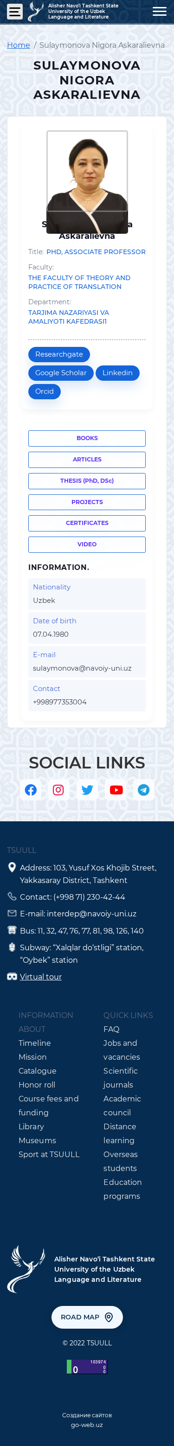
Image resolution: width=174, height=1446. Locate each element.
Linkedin (118, 373)
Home (18, 45)
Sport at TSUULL (49, 1154)
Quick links (128, 1015)
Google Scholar (61, 373)
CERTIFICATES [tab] (87, 522)
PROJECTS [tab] (87, 502)
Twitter (87, 789)
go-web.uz (87, 1424)
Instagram (59, 789)
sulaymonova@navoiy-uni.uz (82, 668)
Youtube (115, 789)
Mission (33, 1057)
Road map (80, 1317)
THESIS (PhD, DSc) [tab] (87, 480)
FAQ (111, 1029)
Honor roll (37, 1085)
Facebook (30, 789)
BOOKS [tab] (87, 438)
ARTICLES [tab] (87, 459)
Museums (37, 1140)
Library (31, 1126)
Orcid (44, 391)
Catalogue (38, 1071)
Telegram (144, 789)
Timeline (35, 1043)
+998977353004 (60, 702)
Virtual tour (41, 977)
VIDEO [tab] (87, 544)
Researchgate (59, 354)
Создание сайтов (87, 1415)
